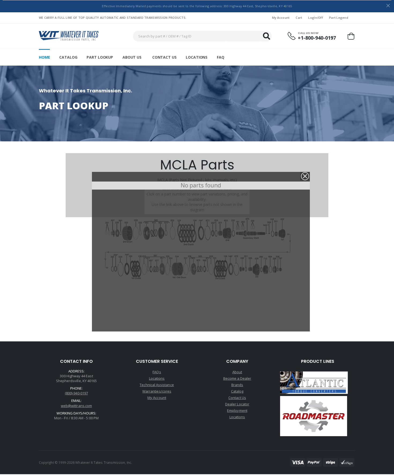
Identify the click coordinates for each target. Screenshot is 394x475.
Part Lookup (100, 57)
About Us (132, 57)
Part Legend (338, 18)
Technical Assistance (157, 384)
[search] (266, 36)
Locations (196, 57)
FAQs (157, 372)
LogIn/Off (315, 18)
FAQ (220, 57)
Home (44, 57)
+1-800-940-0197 (317, 38)
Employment (237, 410)
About (237, 372)
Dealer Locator (237, 404)
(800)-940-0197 (76, 393)
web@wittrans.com (76, 405)
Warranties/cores (156, 391)
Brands (237, 384)
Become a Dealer (237, 378)
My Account (281, 18)
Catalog (68, 57)
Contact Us (164, 57)
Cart (299, 18)
